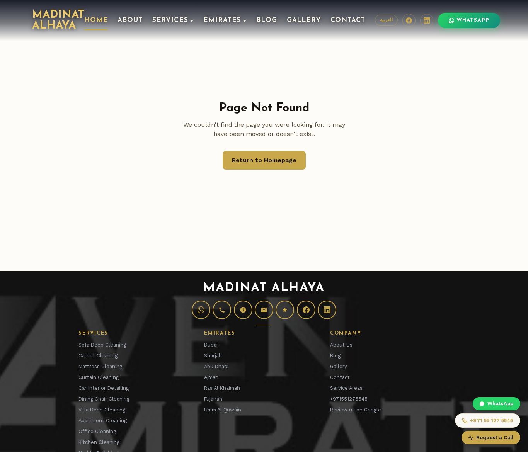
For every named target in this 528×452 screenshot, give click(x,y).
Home (96, 20)
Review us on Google (355, 410)
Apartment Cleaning (102, 420)
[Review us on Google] (285, 310)
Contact (347, 20)
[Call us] (222, 310)
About (130, 20)
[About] (243, 310)
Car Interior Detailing (103, 388)
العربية (386, 20)
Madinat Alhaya (58, 20)
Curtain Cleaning (98, 377)
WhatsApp (472, 20)
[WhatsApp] (201, 310)
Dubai (211, 345)
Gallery (304, 20)
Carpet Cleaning (98, 356)
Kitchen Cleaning (98, 442)
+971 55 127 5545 (491, 420)
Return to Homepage (264, 160)
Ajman (211, 377)
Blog (266, 20)
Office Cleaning (97, 431)
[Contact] (264, 310)
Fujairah (213, 399)
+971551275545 (349, 399)
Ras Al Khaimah (222, 388)
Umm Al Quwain (222, 410)
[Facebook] (409, 20)
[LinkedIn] (426, 20)
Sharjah (213, 356)
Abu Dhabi (216, 366)
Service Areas (346, 388)
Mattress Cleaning (100, 366)
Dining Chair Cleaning (103, 399)
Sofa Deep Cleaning (102, 345)
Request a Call (494, 437)
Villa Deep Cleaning (101, 410)
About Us (341, 345)
